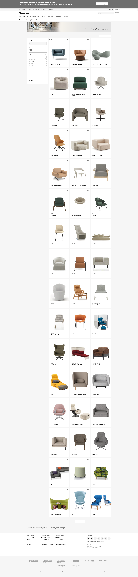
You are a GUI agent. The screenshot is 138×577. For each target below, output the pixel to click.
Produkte (25, 16)
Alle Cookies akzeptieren (102, 4)
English (116, 10)
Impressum (29, 544)
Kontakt (89, 544)
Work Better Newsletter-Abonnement (95, 541)
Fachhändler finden (42, 9)
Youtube (102, 538)
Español (117, 12)
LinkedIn (91, 538)
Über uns (66, 16)
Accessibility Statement (59, 548)
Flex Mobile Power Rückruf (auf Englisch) (47, 545)
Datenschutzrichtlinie (59, 541)
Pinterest (105, 538)
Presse (28, 541)
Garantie (43, 542)
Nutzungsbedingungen (59, 537)
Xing (109, 538)
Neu (20, 16)
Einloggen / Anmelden (114, 9)
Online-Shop (51, 9)
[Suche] (29, 43)
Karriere (28, 539)
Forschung (58, 16)
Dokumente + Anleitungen (46, 541)
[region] (69, 4)
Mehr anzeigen (31, 67)
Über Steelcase (30, 535)
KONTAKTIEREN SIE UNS (32, 9)
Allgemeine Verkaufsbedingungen (62, 539)
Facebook (95, 538)
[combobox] (108, 13)
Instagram (88, 538)
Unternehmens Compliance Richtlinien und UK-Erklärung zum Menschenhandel (61, 546)
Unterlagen (50, 16)
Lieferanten (29, 542)
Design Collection (34, 16)
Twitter (98, 538)
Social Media (90, 535)
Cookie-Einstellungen (59, 542)
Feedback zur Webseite (45, 537)
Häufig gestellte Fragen (45, 539)
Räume (43, 16)
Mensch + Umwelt (30, 537)
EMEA (23, 9)
